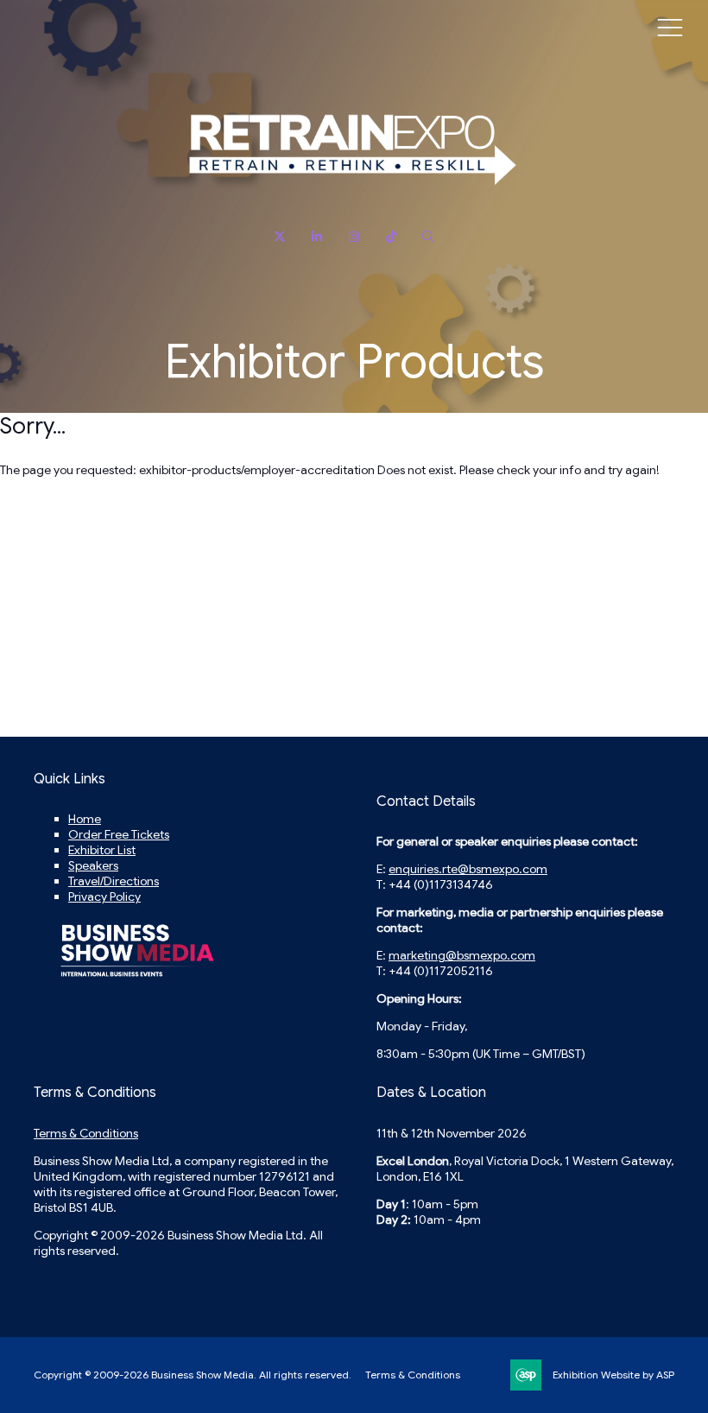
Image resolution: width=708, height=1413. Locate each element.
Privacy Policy (104, 896)
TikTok (391, 237)
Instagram (354, 237)
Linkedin (317, 237)
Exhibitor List (102, 850)
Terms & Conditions (86, 1133)
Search (428, 237)
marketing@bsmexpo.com (462, 955)
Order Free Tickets (118, 834)
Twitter (280, 237)
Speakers (93, 865)
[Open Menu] (670, 26)
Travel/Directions (113, 881)
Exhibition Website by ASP (613, 1374)
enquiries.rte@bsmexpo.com (468, 869)
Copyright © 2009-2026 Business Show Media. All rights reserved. (192, 1374)
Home (84, 819)
